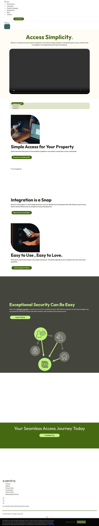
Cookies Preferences (71, 522)
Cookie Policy (9, 490)
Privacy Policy (9, 488)
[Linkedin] (49, 503)
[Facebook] (49, 501)
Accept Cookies (81, 522)
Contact (9, 14)
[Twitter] (49, 498)
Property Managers (12, 8)
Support (8, 486)
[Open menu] (7, 26)
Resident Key (10, 10)
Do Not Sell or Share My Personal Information (16, 506)
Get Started (18, 19)
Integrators (10, 6)
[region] (49, 522)
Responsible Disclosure (12, 494)
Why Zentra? (10, 4)
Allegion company (23, 309)
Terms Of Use (10, 492)
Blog (8, 12)
